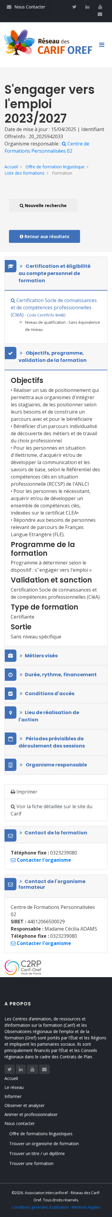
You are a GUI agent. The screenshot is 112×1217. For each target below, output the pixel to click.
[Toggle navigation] (104, 44)
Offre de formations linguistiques (41, 1133)
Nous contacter (19, 1123)
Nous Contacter (26, 7)
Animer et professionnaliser (31, 1114)
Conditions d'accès (49, 693)
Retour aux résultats (46, 236)
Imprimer (26, 791)
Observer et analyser (24, 1105)
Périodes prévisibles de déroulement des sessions (52, 742)
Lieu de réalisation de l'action (49, 716)
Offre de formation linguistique (55, 167)
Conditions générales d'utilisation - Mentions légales (56, 1207)
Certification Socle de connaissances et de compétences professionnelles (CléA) (54, 307)
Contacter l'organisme (43, 860)
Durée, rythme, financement (61, 674)
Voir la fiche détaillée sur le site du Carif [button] (51, 810)
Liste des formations (24, 173)
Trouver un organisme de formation (44, 1143)
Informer (13, 1096)
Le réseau (14, 1087)
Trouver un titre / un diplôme (37, 1153)
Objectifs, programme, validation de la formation (53, 357)
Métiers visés (41, 655)
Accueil (11, 167)
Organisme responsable (56, 764)
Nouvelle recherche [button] (45, 205)
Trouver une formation (31, 1163)
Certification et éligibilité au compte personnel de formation (54, 273)
